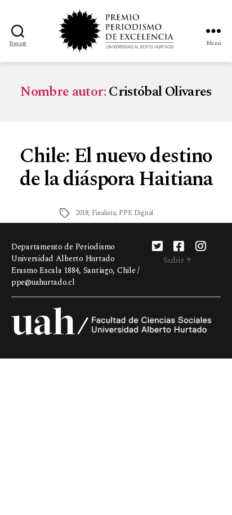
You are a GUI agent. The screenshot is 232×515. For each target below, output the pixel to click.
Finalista (104, 213)
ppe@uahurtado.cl (43, 282)
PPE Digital (136, 213)
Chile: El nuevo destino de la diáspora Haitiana (116, 168)
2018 (81, 213)
